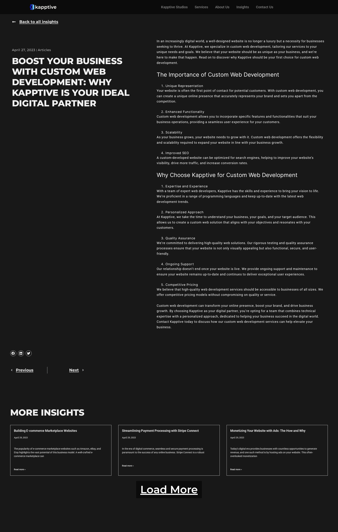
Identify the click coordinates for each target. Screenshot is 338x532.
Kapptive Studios (174, 7)
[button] (13, 353)
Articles (44, 50)
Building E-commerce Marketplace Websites (45, 431)
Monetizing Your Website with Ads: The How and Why (267, 431)
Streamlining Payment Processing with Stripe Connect (160, 431)
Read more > (20, 469)
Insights (242, 7)
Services (201, 7)
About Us (222, 7)
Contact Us (264, 7)
